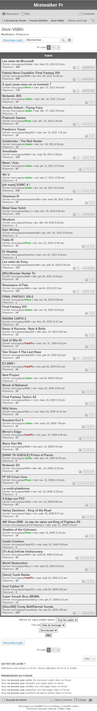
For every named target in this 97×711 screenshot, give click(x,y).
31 (93, 79)
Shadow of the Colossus (19, 529)
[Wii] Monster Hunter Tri (18, 273)
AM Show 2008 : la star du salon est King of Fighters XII (41, 522)
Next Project (10, 375)
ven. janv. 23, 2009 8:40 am (52, 434)
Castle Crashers (13, 541)
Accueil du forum (16, 700)
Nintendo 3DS (11, 96)
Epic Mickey (10, 229)
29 (87, 79)
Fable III (8, 240)
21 (93, 67)
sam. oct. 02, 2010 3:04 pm (51, 254)
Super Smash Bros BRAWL (21, 596)
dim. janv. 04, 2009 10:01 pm (50, 458)
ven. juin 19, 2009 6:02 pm (51, 355)
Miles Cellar (65, 708)
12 (84, 214)
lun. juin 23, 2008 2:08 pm (53, 609)
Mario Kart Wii (12, 443)
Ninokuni (8, 219)
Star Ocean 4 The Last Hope (21, 352)
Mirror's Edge (11, 431)
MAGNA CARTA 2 (14, 318)
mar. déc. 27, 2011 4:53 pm (49, 110)
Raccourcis (12, 13)
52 (93, 91)
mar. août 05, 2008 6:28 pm (52, 589)
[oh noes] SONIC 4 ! (16, 184)
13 (87, 214)
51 (90, 91)
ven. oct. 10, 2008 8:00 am (47, 501)
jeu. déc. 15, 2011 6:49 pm (48, 121)
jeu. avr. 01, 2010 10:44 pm (49, 309)
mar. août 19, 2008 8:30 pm (49, 566)
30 (90, 79)
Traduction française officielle (41, 708)
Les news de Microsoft (18, 61)
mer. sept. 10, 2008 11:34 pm (49, 532)
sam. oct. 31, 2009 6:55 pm (51, 343)
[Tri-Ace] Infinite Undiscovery (22, 551)
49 (84, 91)
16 (93, 613)
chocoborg (31, 599)
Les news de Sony (15, 262)
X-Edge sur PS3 (13, 498)
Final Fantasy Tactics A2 (19, 397)
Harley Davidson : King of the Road (26, 510)
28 (84, 79)
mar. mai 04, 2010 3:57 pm (47, 288)
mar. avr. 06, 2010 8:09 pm (48, 299)
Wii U (6, 174)
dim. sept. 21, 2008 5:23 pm (62, 525)
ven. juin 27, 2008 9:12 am (53, 599)
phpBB (38, 706)
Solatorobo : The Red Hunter (22, 141)
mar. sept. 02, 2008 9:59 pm (52, 544)
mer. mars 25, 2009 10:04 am (49, 388)
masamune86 (32, 199)
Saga (27, 513)
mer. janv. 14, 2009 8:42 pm (48, 446)
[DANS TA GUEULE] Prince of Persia (27, 455)
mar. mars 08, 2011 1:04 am (57, 199)
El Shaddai (10, 251)
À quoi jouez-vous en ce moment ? (26, 84)
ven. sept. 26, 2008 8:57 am (48, 513)
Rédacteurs (22, 34)
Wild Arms (9, 408)
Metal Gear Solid (13, 208)
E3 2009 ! (8, 363)
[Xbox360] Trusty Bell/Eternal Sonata (27, 606)
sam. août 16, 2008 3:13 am (52, 578)
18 (84, 67)
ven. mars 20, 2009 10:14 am (50, 411)
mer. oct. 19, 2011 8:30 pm (49, 144)
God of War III (12, 340)
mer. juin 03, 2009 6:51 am (51, 366)
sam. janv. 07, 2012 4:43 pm (49, 87)
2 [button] (53, 47)
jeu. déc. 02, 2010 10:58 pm (57, 232)
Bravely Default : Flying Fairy (22, 107)
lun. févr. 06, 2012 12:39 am (48, 76)
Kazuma (29, 254)
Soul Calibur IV (13, 586)
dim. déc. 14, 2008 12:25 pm (48, 468)
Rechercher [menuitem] (93, 21)
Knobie (28, 64)
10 (90, 268)
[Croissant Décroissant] (48, 630)
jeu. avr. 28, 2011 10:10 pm (49, 187)
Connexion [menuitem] (89, 13)
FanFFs (29, 343)
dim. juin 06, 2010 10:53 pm (47, 276)
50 (87, 91)
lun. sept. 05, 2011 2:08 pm (47, 154)
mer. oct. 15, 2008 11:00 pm (48, 491)
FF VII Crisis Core (14, 477)
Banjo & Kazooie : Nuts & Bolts (24, 328)
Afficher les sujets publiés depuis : (37, 619)
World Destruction (15, 563)
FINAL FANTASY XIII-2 (17, 296)
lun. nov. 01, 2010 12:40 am (49, 243)
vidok (28, 501)
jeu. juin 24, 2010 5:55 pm (56, 265)
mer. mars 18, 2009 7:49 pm (50, 423)
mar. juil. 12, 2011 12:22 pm (49, 166)
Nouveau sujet (13, 40)
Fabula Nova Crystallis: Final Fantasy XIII (31, 73)
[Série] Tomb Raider (16, 575)
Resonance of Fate (15, 285)
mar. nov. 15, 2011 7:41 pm (52, 132)
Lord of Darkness (34, 525)
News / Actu (10, 163)
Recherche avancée (70, 40)
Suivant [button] (58, 47)
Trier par (36, 625)
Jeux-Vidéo (12, 29)
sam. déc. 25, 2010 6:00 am (49, 211)
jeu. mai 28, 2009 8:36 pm (49, 378)
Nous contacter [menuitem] (63, 700)
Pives (28, 87)
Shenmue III (10, 196)
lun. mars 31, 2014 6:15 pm (50, 64)
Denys (28, 222)
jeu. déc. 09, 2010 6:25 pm (49, 222)
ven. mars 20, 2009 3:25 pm (49, 400)
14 (90, 214)
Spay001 (30, 132)
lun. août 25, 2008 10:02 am (48, 554)
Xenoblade (9, 151)
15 (93, 214)
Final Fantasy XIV (14, 306)
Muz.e (28, 211)
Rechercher (63, 40)
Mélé (27, 76)
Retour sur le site (77, 20)
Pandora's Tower (13, 129)
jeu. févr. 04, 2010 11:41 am (48, 321)
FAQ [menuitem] (27, 13)
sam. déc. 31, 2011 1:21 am (50, 99)
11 (93, 268)
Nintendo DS (11, 465)
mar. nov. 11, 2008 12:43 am (49, 480)
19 (87, 67)
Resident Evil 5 (12, 420)
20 (90, 67)
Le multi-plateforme (16, 488)
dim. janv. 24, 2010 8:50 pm (52, 331)
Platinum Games (13, 118)
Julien (28, 99)
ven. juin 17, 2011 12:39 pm (50, 177)
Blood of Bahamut (15, 385)
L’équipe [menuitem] (82, 700)
